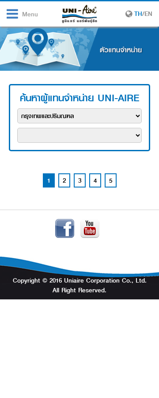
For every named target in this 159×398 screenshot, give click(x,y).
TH (138, 14)
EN (148, 14)
